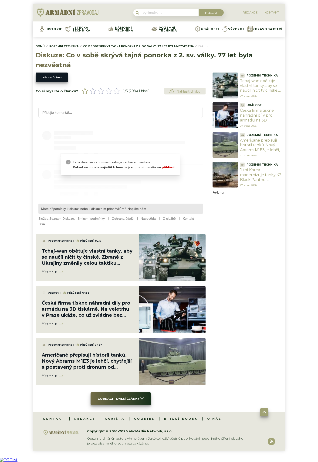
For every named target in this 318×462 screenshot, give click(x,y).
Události (210, 29)
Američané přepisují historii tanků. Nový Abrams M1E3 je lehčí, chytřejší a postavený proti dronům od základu (260, 152)
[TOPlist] (8, 460)
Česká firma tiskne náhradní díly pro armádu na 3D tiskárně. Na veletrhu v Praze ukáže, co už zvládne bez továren (261, 122)
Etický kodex (181, 418)
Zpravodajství (267, 29)
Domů (40, 46)
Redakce (84, 418)
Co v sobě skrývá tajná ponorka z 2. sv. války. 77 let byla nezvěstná (138, 46)
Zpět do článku (51, 77)
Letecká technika (81, 29)
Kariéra (115, 418)
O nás (214, 418)
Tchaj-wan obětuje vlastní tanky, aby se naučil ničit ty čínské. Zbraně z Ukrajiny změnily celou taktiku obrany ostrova (260, 93)
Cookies (144, 418)
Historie (53, 29)
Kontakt (54, 418)
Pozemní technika (168, 29)
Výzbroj (236, 29)
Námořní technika (124, 29)
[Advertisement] (247, 264)
